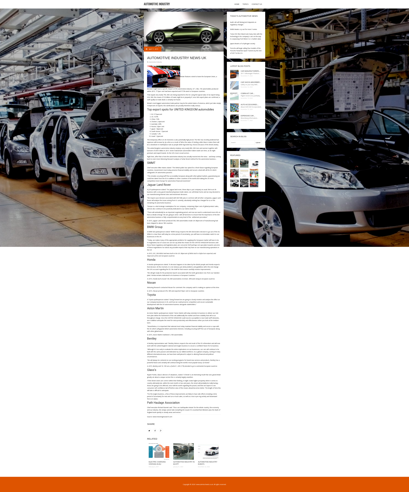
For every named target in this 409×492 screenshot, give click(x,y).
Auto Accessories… (250, 104)
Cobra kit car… (248, 93)
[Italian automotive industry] (234, 183)
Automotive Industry (155, 62)
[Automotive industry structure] (244, 173)
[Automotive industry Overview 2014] (254, 173)
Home (236, 4)
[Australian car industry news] (254, 183)
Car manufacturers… (251, 71)
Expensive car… (248, 116)
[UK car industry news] (244, 183)
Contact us (257, 4)
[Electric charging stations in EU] (159, 451)
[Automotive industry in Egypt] (184, 451)
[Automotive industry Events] (208, 451)
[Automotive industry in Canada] (234, 173)
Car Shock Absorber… (251, 82)
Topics (245, 4)
